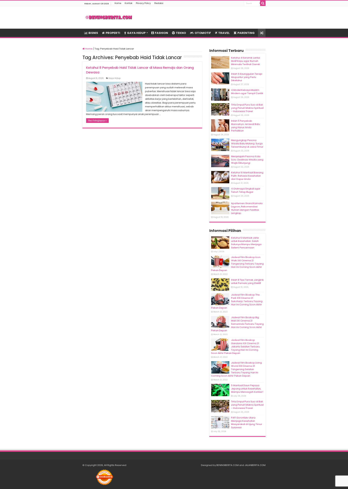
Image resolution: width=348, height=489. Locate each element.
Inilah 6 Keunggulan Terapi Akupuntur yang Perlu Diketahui (246, 77)
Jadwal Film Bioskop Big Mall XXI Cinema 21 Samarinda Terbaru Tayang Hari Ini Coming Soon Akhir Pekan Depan (237, 324)
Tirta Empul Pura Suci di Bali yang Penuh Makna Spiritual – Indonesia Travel (247, 108)
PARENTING (246, 33)
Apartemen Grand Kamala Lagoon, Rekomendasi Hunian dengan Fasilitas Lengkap (246, 208)
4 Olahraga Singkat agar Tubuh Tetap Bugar (245, 190)
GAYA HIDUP (136, 33)
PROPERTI (113, 33)
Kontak (128, 3)
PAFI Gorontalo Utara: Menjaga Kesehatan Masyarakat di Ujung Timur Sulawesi (246, 422)
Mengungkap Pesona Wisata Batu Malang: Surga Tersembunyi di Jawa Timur (247, 143)
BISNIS (93, 33)
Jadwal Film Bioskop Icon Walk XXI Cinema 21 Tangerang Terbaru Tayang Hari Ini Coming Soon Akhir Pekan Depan (237, 263)
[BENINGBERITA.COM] (108, 17)
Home (118, 3)
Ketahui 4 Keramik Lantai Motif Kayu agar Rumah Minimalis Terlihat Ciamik (245, 61)
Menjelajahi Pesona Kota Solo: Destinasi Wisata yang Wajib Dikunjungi (247, 160)
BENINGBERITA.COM (227, 465)
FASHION (161, 33)
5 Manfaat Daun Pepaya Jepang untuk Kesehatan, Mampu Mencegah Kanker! (247, 389)
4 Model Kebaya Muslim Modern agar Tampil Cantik (247, 91)
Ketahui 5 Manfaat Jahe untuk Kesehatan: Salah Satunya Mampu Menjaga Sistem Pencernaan (246, 242)
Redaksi (158, 3)
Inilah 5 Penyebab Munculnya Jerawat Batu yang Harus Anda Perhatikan (245, 125)
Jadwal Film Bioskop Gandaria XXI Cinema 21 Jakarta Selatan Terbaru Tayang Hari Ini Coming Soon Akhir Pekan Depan (235, 346)
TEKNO (181, 33)
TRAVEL (224, 33)
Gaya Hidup (114, 78)
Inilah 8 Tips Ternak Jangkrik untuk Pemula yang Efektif (247, 281)
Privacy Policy (143, 3)
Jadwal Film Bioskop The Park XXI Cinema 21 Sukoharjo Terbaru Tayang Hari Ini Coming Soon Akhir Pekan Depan (236, 301)
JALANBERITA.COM (255, 465)
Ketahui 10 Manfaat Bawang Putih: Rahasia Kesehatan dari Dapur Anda (247, 176)
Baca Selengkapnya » (97, 120)
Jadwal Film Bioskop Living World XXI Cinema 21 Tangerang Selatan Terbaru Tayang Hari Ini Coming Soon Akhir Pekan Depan (236, 369)
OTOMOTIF (203, 33)
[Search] (263, 3)
